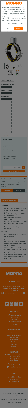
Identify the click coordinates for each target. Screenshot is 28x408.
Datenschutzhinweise (10, 23)
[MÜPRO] (14, 3)
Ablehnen (9, 28)
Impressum (20, 23)
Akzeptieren (18, 28)
